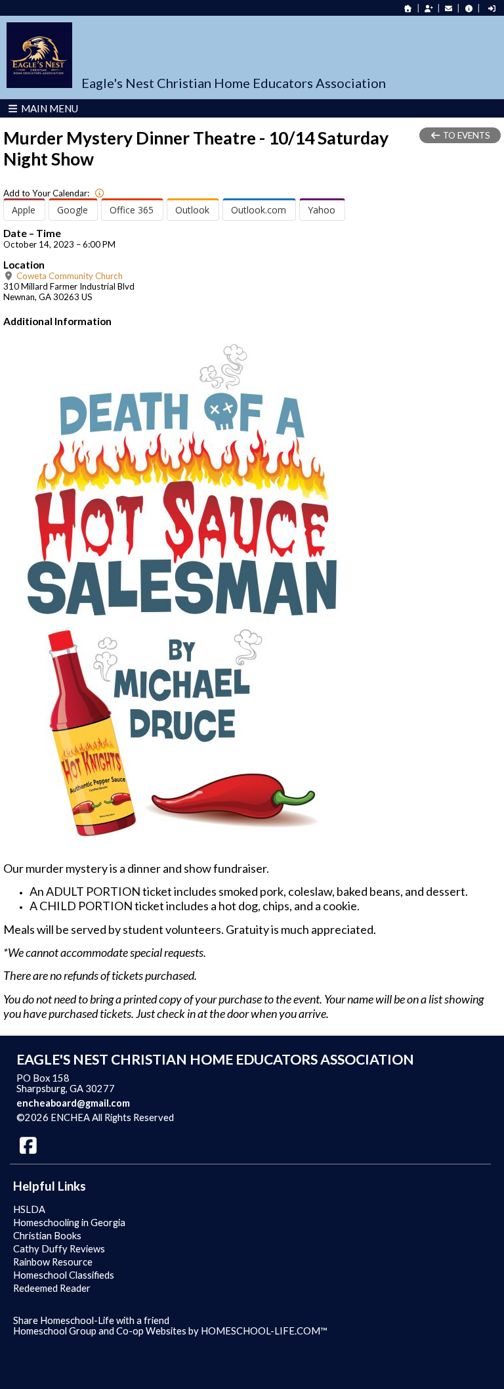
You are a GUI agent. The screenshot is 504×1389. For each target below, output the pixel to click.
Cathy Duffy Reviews (59, 1248)
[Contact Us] (448, 8)
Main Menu (48, 108)
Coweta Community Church (68, 276)
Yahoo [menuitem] (321, 210)
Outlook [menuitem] (192, 210)
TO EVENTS (465, 135)
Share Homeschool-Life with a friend (91, 1320)
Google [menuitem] (72, 210)
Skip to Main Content (231, 1117)
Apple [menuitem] (23, 210)
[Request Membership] (428, 8)
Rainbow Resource (53, 1262)
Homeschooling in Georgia (69, 1222)
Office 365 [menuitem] (132, 210)
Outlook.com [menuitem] (258, 210)
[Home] (408, 8)
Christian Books (47, 1235)
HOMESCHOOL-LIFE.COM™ (264, 1330)
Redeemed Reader (52, 1288)
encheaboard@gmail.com (73, 1103)
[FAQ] (468, 8)
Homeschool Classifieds (63, 1275)
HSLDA (29, 1209)
